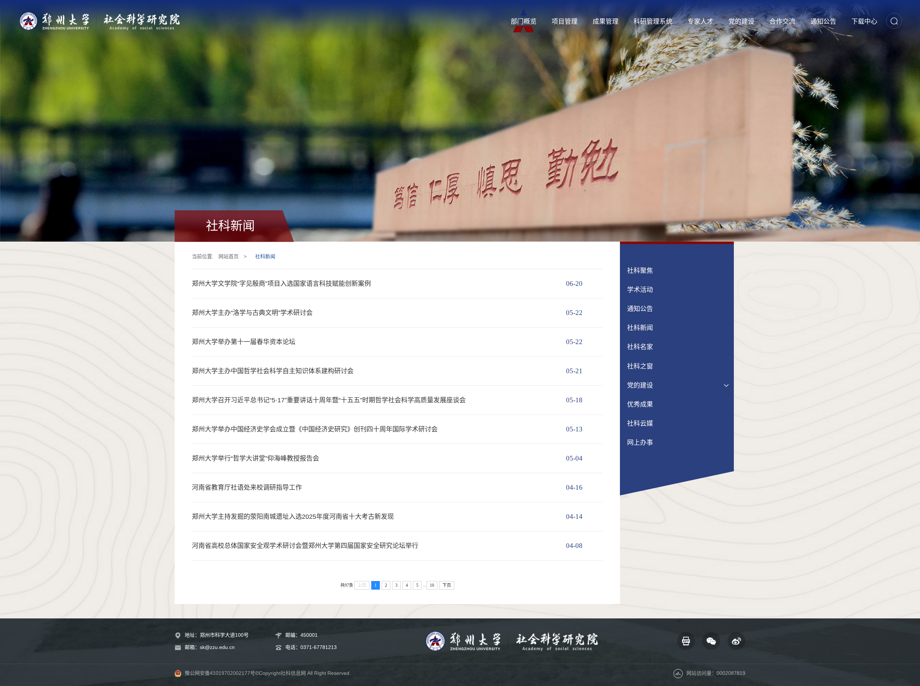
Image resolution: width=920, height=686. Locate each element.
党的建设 (741, 21)
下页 (446, 585)
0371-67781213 (318, 647)
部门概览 (524, 21)
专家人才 (700, 21)
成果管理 (605, 21)
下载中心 (864, 21)
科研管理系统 (653, 21)
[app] (686, 641)
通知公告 (823, 21)
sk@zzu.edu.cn (217, 647)
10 (432, 585)
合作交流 (782, 21)
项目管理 (565, 21)
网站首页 (228, 256)
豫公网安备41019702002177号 (220, 673)
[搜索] (894, 21)
